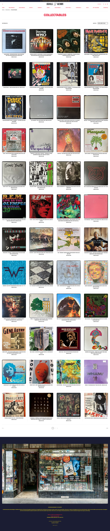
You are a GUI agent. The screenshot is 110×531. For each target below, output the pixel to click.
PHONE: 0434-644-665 (55, 516)
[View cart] (107, 4)
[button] (104, 4)
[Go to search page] (104, 4)
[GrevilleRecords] (55, 4)
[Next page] (107, 428)
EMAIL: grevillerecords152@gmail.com (55, 514)
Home (3, 9)
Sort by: (95, 23)
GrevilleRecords (58, 521)
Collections (8, 9)
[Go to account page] (105, 4)
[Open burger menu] (2, 4)
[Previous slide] (2, 1)
